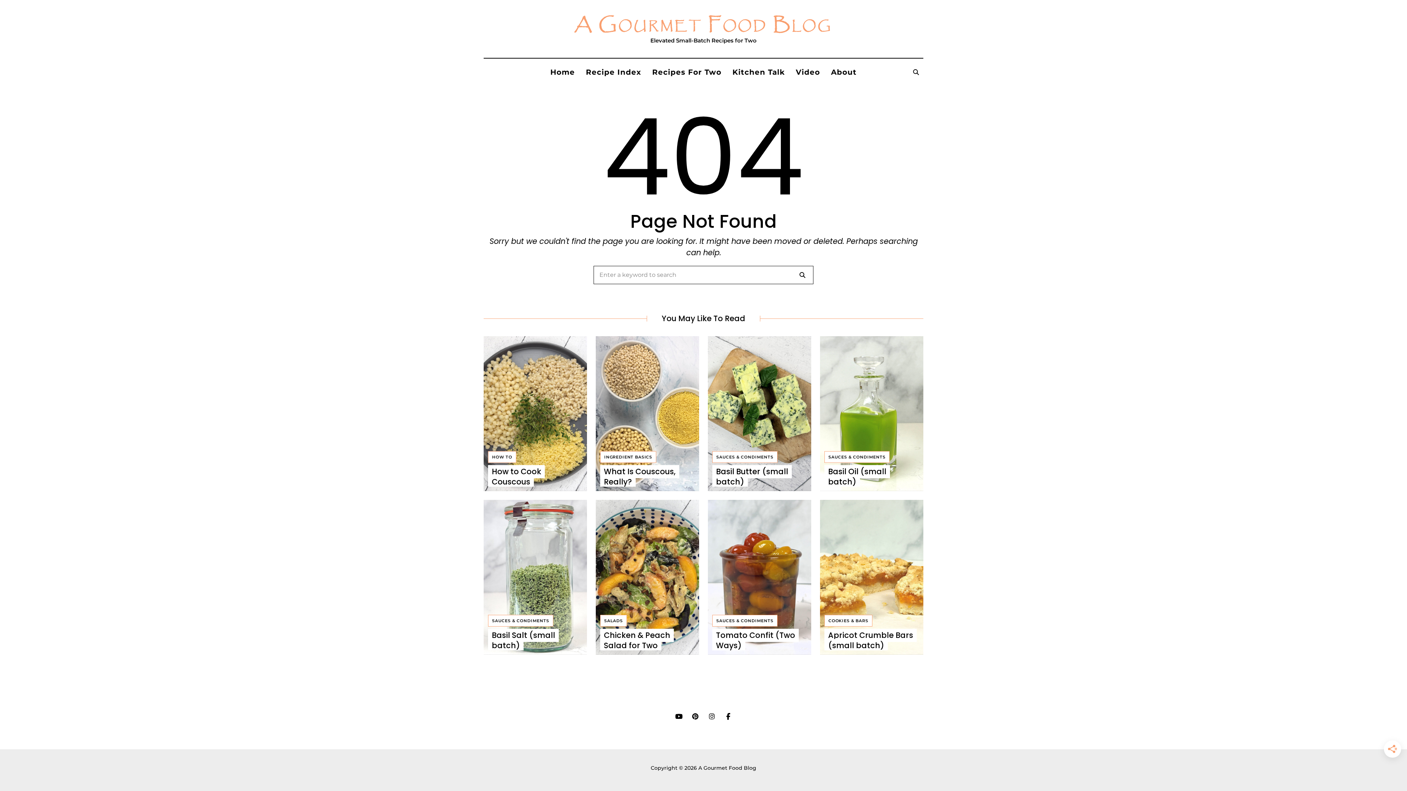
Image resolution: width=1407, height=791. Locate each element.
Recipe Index (613, 72)
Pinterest (695, 716)
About (844, 72)
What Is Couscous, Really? (640, 476)
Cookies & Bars (848, 620)
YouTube (679, 716)
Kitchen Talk (758, 72)
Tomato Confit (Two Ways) (755, 640)
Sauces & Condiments (744, 457)
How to (502, 457)
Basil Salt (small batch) (523, 640)
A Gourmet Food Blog (703, 25)
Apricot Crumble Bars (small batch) (870, 640)
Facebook (728, 716)
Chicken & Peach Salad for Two (637, 640)
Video (808, 72)
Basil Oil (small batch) (857, 476)
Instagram (712, 716)
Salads (613, 620)
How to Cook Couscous (516, 476)
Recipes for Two (686, 72)
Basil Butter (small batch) (752, 476)
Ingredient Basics (628, 457)
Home (562, 72)
